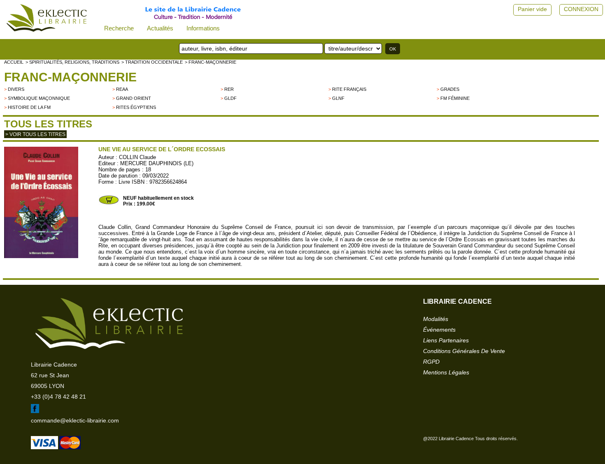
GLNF (338, 98)
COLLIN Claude (137, 157)
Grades (449, 89)
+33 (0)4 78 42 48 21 (58, 396)
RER (229, 89)
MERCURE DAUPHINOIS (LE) (156, 163)
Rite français (349, 89)
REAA (122, 89)
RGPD (431, 361)
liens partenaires (446, 340)
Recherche (119, 28)
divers (16, 89)
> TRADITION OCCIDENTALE (152, 62)
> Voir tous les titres (35, 134)
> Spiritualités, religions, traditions (72, 62)
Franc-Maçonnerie (70, 77)
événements (439, 329)
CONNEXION (581, 9)
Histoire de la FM (29, 107)
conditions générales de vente (464, 351)
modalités (435, 319)
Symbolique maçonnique (39, 98)
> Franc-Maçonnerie (210, 62)
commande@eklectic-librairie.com (75, 420)
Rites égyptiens (136, 107)
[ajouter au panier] (108, 203)
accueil (13, 62)
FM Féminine (455, 98)
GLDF (230, 98)
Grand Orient (133, 98)
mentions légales (446, 372)
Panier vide (532, 9)
